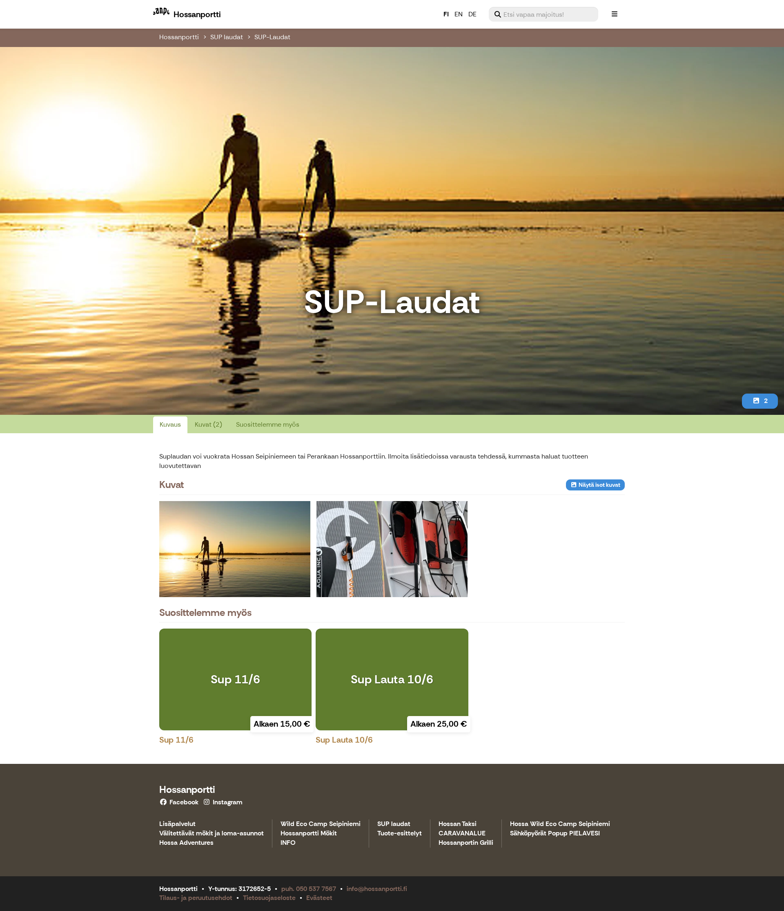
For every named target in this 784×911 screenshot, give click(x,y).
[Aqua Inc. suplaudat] (392, 549)
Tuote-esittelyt (399, 833)
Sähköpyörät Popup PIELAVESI (555, 833)
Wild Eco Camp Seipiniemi (321, 824)
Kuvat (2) (208, 424)
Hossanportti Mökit (309, 833)
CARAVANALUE (462, 833)
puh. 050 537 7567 (308, 888)
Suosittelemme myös (267, 424)
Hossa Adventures (186, 843)
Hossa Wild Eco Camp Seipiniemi (560, 824)
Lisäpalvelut (177, 824)
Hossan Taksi (458, 824)
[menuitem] (543, 14)
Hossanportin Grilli (466, 843)
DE (472, 14)
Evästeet (319, 897)
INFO (288, 843)
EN (458, 14)
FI (446, 14)
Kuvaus (170, 424)
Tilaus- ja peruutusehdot (195, 897)
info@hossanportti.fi (377, 888)
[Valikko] (614, 14)
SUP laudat (226, 37)
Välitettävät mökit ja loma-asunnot (211, 833)
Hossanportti (179, 37)
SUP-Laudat (272, 37)
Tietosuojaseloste (269, 897)
